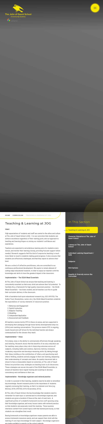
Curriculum (18, 215)
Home (7, 215)
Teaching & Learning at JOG (38, 215)
